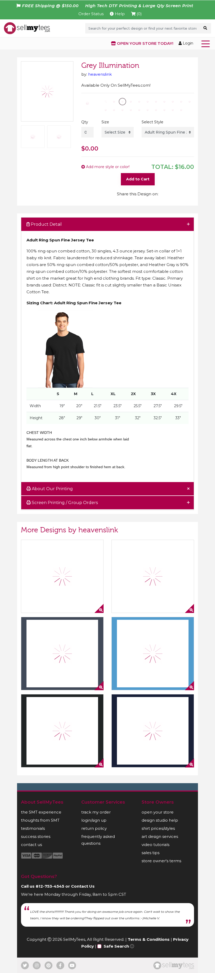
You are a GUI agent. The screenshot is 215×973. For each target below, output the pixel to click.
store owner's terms (161, 860)
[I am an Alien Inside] (62, 730)
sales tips (150, 852)
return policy (94, 828)
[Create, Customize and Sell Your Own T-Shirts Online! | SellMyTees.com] (27, 28)
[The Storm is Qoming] (62, 576)
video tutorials (155, 844)
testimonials (33, 828)
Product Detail (46, 224)
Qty (84, 122)
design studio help (160, 820)
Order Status (91, 13)
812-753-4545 (50, 886)
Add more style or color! (107, 166)
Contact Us (83, 886)
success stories (35, 836)
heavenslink (100, 74)
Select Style (152, 122)
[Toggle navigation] (206, 43)
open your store (158, 812)
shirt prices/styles (158, 828)
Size (105, 122)
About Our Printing (52, 488)
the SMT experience (41, 812)
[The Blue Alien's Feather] (152, 730)
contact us (31, 844)
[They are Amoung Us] (62, 653)
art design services (160, 836)
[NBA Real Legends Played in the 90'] (152, 653)
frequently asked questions (98, 840)
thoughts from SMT (40, 820)
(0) (139, 13)
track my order (96, 812)
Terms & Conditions (149, 939)
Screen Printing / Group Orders (64, 502)
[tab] (107, 224)
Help (119, 13)
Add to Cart (137, 179)
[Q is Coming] (152, 576)
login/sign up (93, 820)
